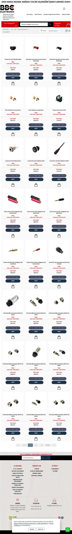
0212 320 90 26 (36, 506)
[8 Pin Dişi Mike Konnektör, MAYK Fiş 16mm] (36, 301)
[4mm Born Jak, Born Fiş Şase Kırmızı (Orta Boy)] (36, 47)
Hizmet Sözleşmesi (18, 487)
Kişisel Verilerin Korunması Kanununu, (25, 523)
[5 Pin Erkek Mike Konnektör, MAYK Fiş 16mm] (13, 402)
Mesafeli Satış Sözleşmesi (17, 480)
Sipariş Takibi (66, 14)
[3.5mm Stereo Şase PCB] (59, 98)
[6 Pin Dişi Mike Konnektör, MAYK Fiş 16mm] (36, 351)
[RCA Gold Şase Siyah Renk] (36, 98)
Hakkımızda (55, 469)
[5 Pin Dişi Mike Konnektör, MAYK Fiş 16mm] (59, 351)
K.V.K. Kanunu (17, 469)
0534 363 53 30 (36, 509)
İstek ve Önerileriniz (36, 471)
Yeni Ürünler (18, 493)
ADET (13, 77)
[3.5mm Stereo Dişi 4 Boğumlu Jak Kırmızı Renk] (13, 199)
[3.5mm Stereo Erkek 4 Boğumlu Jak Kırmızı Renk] (36, 250)
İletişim (55, 471)
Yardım (36, 469)
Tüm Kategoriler (9, 23)
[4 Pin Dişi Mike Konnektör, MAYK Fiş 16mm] (36, 402)
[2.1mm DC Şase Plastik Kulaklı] (13, 47)
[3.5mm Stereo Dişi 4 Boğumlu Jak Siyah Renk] (36, 199)
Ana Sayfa (30, 14)
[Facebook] (62, 517)
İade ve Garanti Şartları (18, 490)
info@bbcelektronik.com (54, 505)
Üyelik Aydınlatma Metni (18, 476)
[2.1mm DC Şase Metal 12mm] (13, 148)
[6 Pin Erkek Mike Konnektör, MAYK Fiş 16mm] (13, 351)
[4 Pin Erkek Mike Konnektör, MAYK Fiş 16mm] (59, 402)
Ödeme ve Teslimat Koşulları (18, 484)
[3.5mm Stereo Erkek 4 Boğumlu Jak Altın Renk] (13, 250)
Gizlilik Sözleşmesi (18, 471)
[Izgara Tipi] (66, 31)
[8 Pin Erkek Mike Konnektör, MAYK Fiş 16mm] (59, 301)
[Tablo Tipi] (69, 31)
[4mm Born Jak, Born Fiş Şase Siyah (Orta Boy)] (59, 47)
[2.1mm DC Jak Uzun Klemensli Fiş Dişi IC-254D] (59, 250)
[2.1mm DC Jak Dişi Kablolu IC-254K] (59, 148)
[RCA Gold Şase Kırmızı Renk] (13, 98)
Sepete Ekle (13, 83)
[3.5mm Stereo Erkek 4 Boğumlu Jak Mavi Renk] (59, 199)
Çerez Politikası (18, 473)
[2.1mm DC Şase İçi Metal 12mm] (36, 148)
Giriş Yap (63, 8)
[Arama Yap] (50, 24)
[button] (43, 30)
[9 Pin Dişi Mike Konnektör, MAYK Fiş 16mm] (13, 301)
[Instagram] (59, 517)
